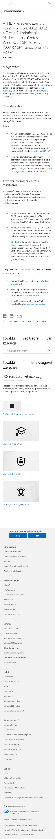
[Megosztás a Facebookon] (5, 315)
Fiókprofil (7, 585)
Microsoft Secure (31, 295)
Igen (18, 535)
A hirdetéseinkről (37, 830)
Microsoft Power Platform (13, 749)
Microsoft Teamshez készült (14, 711)
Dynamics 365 (9, 691)
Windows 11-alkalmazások (13, 571)
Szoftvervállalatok (10, 754)
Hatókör (8, 57)
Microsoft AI (8, 676)
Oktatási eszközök (10, 633)
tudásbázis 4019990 (40, 151)
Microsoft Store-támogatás (14, 595)
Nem (37, 535)
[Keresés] (48, 351)
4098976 (15, 227)
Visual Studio (8, 759)
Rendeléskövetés (10, 604)
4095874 (15, 213)
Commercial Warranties (12, 614)
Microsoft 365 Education (13, 643)
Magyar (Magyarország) (17, 806)
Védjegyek (25, 830)
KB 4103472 (41, 93)
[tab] (14, 377)
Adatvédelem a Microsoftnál (14, 788)
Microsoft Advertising (12, 701)
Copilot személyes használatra (15, 556)
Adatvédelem (34, 825)
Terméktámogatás (11, 10)
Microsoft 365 (9, 561)
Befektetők (7, 793)
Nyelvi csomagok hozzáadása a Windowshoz (31, 170)
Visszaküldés (8, 599)
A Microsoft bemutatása (13, 778)
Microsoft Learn (9, 730)
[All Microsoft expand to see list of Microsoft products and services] (3, 4)
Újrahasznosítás (10, 609)
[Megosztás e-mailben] (18, 315)
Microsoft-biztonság (11, 681)
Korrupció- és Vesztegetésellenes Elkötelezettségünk (23, 797)
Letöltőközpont (9, 590)
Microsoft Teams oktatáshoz (14, 638)
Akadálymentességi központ (16, 504)
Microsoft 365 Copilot (12, 706)
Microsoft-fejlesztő (11, 725)
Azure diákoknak (10, 662)
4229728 (15, 242)
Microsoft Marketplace (12, 744)
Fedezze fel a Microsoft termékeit (16, 566)
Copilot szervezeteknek (12, 551)
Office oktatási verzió (11, 648)
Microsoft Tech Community (14, 739)
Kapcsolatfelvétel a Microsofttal (15, 825)
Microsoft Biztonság (12, 474)
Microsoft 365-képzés (13, 444)
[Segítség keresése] (10, 4)
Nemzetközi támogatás (34, 303)
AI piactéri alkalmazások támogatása (17, 734)
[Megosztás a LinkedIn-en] (10, 315)
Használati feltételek (11, 830)
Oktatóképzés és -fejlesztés (14, 653)
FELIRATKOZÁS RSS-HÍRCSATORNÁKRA (26, 321)
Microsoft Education (11, 628)
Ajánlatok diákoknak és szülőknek (16, 658)
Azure (6, 686)
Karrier (6, 773)
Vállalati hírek (9, 783)
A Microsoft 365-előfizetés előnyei (19, 413)
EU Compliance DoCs (11, 835)
